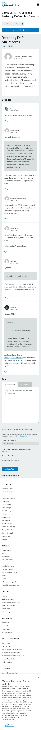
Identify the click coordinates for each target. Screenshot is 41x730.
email (10, 46)
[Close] (38, 677)
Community (9, 12)
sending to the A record (13, 357)
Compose (11, 384)
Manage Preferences (9, 725)
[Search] (22, 24)
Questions (25, 12)
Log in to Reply (9, 469)
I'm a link (4, 451)
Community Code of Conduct (10, 475)
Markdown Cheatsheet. (20, 436)
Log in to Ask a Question (20, 30)
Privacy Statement (9, 719)
